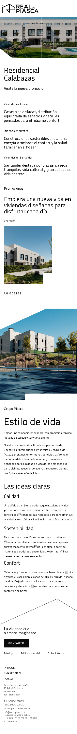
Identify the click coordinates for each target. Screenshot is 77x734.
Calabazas (12, 293)
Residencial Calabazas (21, 74)
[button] (70, 7)
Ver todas (9, 221)
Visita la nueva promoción (24, 88)
